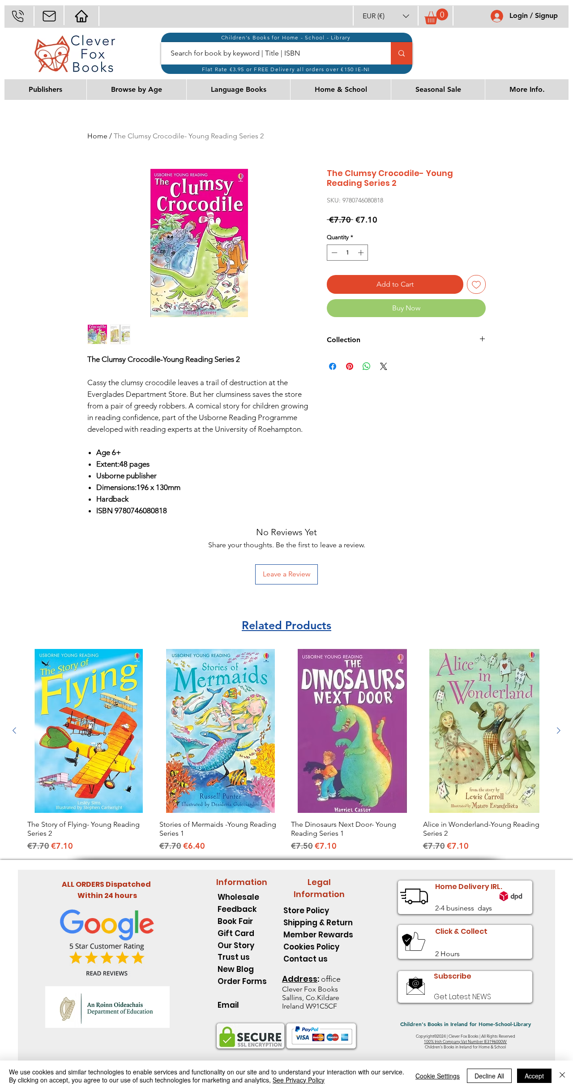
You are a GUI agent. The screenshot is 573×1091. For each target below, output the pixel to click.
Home (97, 136)
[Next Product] (558, 730)
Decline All (489, 1075)
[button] (386, 16)
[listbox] (386, 16)
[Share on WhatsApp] (366, 366)
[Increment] (361, 252)
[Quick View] (88, 731)
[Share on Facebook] (332, 366)
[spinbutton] (347, 252)
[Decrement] (333, 252)
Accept (534, 1075)
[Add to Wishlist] (476, 284)
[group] (286, 750)
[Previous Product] (14, 730)
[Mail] (49, 16)
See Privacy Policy (299, 1079)
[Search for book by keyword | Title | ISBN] (401, 53)
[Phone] (17, 16)
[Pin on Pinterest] (349, 366)
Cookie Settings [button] (437, 1075)
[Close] (562, 1076)
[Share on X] (383, 366)
